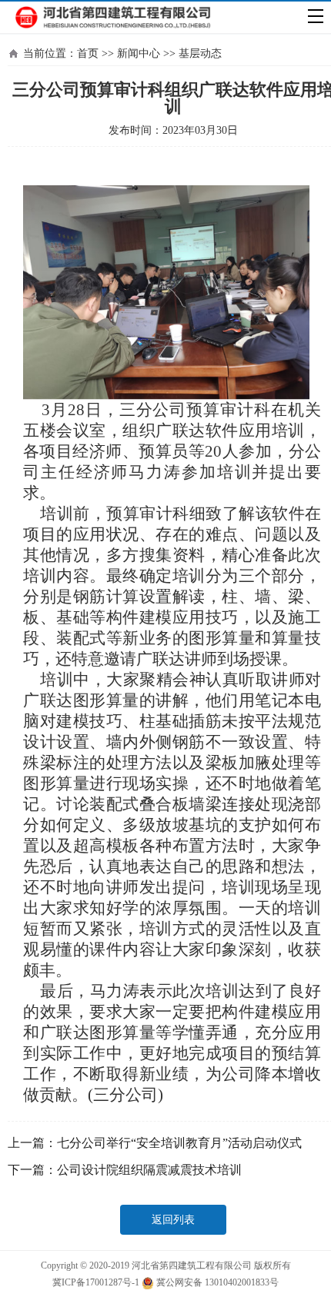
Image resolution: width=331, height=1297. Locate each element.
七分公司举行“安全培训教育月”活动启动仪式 (179, 1142)
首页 (88, 53)
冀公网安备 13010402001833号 (216, 1282)
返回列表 (173, 1219)
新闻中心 (138, 53)
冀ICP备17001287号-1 (95, 1282)
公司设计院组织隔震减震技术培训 (149, 1169)
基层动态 (200, 53)
